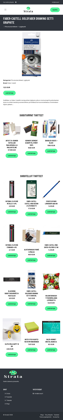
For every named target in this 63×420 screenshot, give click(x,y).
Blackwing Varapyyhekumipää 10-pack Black (12, 293)
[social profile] (16, 2)
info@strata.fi (55, 2)
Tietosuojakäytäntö (45, 417)
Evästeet (56, 415)
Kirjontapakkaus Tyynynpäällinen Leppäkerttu (51, 298)
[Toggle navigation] (5, 9)
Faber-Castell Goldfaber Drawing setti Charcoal (31, 293)
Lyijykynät (22, 27)
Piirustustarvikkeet (11, 27)
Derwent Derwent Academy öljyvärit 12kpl (31, 143)
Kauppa (55, 10)
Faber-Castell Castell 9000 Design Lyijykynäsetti (31, 203)
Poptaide (9, 397)
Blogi (8, 404)
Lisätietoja (9, 93)
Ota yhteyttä (49, 415)
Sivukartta (56, 417)
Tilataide (9, 400)
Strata (8, 393)
